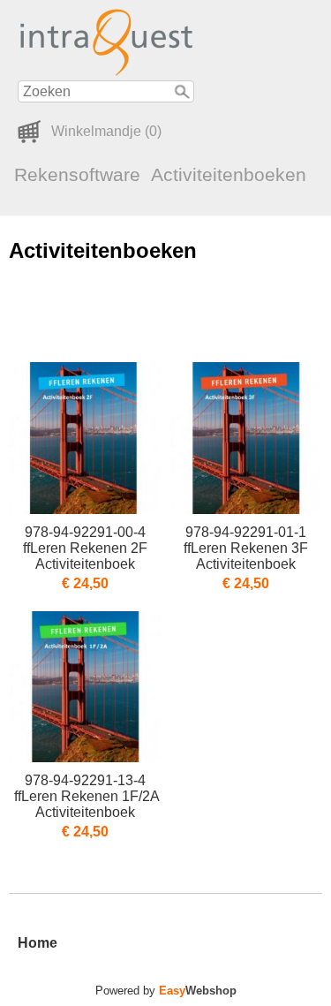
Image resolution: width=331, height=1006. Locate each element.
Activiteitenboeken (228, 174)
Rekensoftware (77, 174)
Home (37, 942)
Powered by (166, 990)
